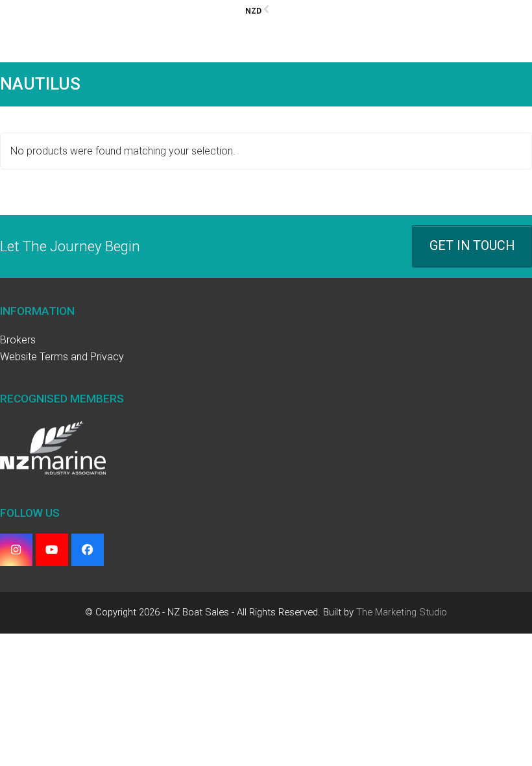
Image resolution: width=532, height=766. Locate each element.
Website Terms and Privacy (62, 357)
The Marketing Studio (401, 612)
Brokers (18, 340)
